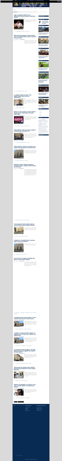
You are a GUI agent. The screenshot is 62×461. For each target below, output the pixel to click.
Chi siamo (40, 110)
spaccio (46, 131)
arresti (41, 119)
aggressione (39, 119)
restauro (23, 254)
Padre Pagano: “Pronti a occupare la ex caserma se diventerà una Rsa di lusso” (25, 147)
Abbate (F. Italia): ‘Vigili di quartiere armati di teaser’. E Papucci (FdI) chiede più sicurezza (25, 166)
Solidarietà (43, 131)
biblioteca (23, 31)
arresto (43, 119)
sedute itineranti (25, 380)
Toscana (40, 133)
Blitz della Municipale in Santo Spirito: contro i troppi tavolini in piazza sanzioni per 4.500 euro (25, 36)
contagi (39, 123)
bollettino (40, 120)
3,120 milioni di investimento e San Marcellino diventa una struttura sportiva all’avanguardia (43, 81)
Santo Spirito (27, 31)
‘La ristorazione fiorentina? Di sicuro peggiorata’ (43, 105)
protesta (27, 363)
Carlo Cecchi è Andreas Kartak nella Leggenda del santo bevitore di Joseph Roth (43, 94)
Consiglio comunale (18, 254)
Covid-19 (40, 124)
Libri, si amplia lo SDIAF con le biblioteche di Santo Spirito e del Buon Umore (24, 16)
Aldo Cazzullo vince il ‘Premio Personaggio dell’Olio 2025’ (43, 69)
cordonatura (17, 363)
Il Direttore (40, 112)
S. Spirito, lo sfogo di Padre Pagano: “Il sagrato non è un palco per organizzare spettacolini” (25, 334)
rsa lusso (24, 160)
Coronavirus (45, 123)
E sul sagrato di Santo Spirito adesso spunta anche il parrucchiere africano (24, 224)
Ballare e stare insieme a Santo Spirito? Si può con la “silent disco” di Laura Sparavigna (25, 113)
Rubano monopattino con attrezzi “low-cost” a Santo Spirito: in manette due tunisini (25, 386)
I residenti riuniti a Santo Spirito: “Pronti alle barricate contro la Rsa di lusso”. (25, 318)
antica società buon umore (18, 31)
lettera (20, 363)
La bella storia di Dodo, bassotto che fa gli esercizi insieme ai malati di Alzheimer (43, 57)
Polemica (19, 380)
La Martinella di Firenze (31, 3)
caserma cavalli (17, 160)
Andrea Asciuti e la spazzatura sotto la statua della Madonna (43, 45)
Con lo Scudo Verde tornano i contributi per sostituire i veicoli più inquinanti (45, 22)
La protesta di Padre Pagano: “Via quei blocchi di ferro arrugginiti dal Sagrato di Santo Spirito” (24, 351)
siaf (29, 31)
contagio (42, 123)
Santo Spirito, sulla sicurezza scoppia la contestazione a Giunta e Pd (25, 130)
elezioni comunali (22, 142)
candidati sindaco (18, 142)
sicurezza (28, 142)
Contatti (40, 115)
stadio (47, 131)
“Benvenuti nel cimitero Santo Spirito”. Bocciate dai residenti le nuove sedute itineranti (24, 368)
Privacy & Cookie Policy (34, 459)
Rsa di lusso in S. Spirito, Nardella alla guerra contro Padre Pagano (24, 259)
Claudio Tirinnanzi (27, 410)
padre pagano (21, 160)
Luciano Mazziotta (27, 407)
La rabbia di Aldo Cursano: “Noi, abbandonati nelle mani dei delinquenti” (22, 96)
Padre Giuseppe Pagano (24, 363)
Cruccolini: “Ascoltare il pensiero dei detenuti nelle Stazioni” (43, 33)
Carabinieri (45, 120)
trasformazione (15, 313)
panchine (17, 380)
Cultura (43, 124)
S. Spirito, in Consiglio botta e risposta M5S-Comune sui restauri (24, 241)
